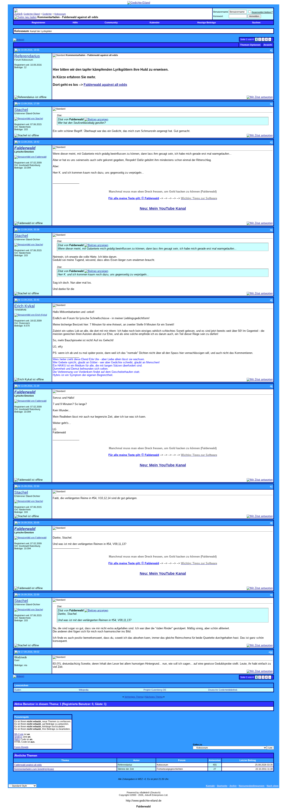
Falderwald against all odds (105, 84)
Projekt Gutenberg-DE (155, 690)
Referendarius (27, 56)
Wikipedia (83, 690)
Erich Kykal (24, 306)
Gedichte (47, 14)
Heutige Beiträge (206, 22)
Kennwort (218, 16)
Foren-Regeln (21, 747)
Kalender (154, 22)
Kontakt (210, 785)
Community (111, 22)
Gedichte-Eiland (32, 14)
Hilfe (75, 22)
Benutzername (220, 12)
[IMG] (17, 739)
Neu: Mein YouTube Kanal (163, 208)
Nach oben (273, 785)
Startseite (222, 785)
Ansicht (267, 45)
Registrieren (38, 22)
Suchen (256, 22)
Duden (17, 690)
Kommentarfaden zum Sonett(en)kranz (34, 769)
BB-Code (19, 734)
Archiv (233, 785)
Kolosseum (60, 14)
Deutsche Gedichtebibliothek (222, 690)
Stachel (21, 110)
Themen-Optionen (250, 45)
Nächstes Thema (154, 697)
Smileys (18, 736)
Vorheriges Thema (133, 697)
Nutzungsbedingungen (252, 785)
